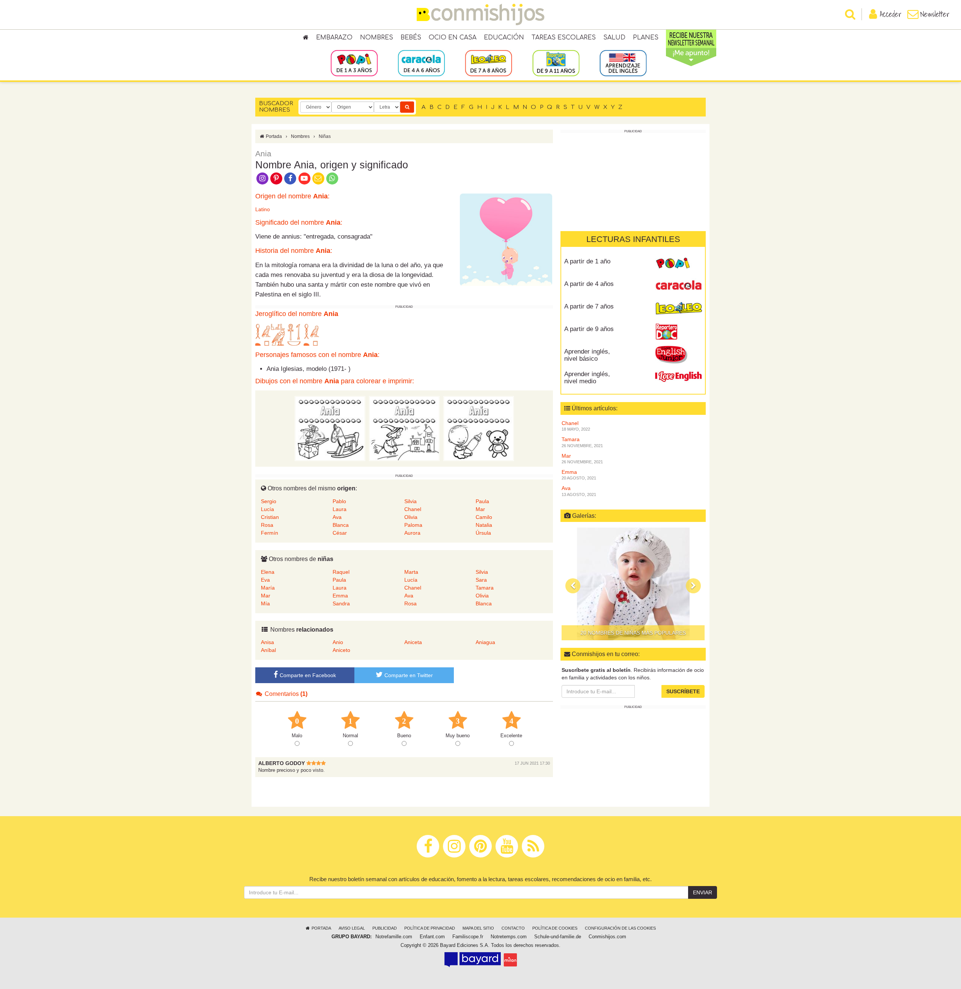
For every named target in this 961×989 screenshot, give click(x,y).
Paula (482, 501)
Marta (411, 572)
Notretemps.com (509, 936)
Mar (480, 509)
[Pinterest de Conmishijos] (276, 178)
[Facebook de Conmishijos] (290, 178)
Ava (337, 517)
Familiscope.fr (467, 936)
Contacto (513, 928)
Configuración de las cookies (620, 928)
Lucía (267, 509)
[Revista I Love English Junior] (678, 354)
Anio (338, 642)
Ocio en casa (452, 37)
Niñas (325, 136)
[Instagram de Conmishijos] (262, 178)
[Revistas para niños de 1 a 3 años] (354, 63)
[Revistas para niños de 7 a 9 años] (488, 63)
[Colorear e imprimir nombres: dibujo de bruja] (404, 428)
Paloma (413, 525)
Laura (339, 509)
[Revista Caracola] (678, 287)
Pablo (339, 501)
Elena (267, 572)
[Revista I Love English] (678, 377)
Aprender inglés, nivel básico (587, 355)
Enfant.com (432, 936)
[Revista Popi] (678, 264)
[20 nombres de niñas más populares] (633, 584)
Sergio (268, 501)
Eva (265, 580)
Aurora (412, 533)
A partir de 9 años (589, 329)
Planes (645, 37)
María (268, 588)
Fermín (269, 533)
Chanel (412, 509)
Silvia (410, 501)
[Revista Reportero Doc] (678, 332)
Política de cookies (554, 928)
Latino (262, 209)
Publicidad (384, 928)
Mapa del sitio (478, 928)
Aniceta (413, 642)
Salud (614, 37)
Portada (273, 136)
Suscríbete (683, 691)
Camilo (484, 517)
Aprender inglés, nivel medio (587, 377)
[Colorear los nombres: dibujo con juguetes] (330, 428)
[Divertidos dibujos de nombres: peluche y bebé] (478, 428)
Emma (340, 596)
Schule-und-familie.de (557, 936)
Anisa (267, 642)
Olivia (410, 517)
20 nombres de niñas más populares (633, 633)
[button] (572, 585)
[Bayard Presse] (472, 959)
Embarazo (334, 37)
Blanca (341, 525)
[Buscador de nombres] (407, 107)
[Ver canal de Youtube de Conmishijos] (304, 178)
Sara (481, 580)
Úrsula (483, 533)
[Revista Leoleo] (678, 309)
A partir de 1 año (587, 261)
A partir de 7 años (589, 306)
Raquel (341, 572)
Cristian (270, 517)
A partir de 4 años (589, 283)
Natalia (484, 525)
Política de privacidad (429, 928)
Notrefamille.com (393, 936)
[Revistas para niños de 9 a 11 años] (556, 63)
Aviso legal (352, 928)
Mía (265, 603)
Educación (504, 37)
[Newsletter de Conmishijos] (318, 178)
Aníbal (268, 650)
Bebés (411, 37)
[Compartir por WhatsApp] (332, 178)
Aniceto (341, 650)
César (340, 533)
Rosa (267, 525)
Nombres (376, 37)
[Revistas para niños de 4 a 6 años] (421, 63)
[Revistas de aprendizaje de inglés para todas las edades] (623, 63)
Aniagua (485, 642)
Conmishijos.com (607, 936)
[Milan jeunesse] (510, 959)
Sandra (341, 603)
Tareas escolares (564, 37)
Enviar (702, 892)
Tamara (485, 588)
